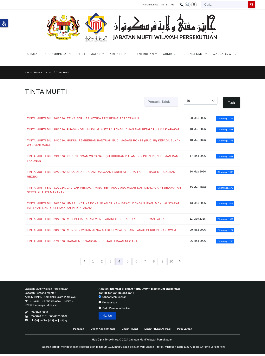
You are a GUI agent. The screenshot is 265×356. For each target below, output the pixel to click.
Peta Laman (184, 328)
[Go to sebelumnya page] (84, 261)
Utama (32, 54)
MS (163, 4)
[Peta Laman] (194, 4)
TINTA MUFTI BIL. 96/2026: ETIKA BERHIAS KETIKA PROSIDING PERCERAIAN (83, 118)
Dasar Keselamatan (103, 328)
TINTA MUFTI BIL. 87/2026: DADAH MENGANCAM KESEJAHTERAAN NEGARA (82, 241)
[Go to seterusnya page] (180, 261)
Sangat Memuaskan (113, 296)
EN (167, 4)
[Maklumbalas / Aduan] (188, 4)
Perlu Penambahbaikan (116, 308)
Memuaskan (109, 302)
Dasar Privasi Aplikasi (157, 328)
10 (171, 261)
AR (172, 4)
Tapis (232, 102)
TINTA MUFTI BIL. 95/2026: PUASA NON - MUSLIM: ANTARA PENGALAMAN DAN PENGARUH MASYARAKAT (103, 129)
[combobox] (225, 4)
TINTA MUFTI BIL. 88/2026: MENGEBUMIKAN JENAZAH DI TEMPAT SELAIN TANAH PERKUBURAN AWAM (101, 230)
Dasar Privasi (129, 328)
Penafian (78, 328)
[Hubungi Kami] (181, 4)
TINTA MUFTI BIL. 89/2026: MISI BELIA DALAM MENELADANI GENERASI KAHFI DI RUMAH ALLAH (97, 219)
